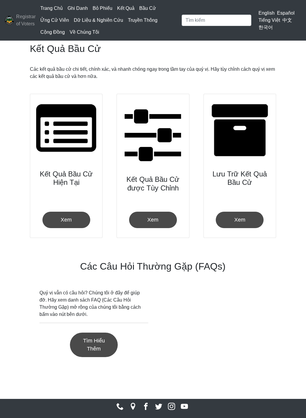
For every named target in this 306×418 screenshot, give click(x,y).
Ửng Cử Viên (54, 20)
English (266, 13)
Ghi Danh (78, 8)
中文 (287, 20)
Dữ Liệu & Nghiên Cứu (98, 20)
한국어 (265, 27)
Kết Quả (125, 8)
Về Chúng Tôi (84, 32)
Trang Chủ (51, 8)
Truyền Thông (142, 20)
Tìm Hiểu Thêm (94, 345)
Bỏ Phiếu (102, 8)
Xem (66, 220)
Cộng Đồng (52, 32)
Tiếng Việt (269, 20)
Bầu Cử (147, 8)
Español (286, 13)
